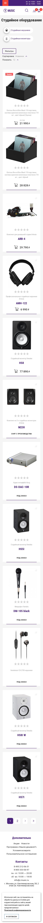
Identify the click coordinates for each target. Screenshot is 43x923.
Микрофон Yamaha (21, 609)
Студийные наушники (20, 30)
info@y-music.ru (21, 880)
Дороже (19, 66)
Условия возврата (21, 850)
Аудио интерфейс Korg (21, 485)
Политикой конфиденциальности (17, 910)
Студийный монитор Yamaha (21, 360)
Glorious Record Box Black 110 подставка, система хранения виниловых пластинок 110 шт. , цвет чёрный (21, 174)
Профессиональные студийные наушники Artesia (21, 300)
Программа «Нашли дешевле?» (22, 847)
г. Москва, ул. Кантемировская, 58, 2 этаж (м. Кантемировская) (21, 885)
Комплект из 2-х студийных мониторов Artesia (21, 424)
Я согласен (11, 916)
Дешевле (20, 61)
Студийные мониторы (20, 38)
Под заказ (22, 496)
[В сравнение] (36, 74)
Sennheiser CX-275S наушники (21, 670)
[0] (39, 10)
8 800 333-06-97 (21, 870)
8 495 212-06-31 (21, 867)
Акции (16, 844)
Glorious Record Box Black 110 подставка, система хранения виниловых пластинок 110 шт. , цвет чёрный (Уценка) (21, 112)
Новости (25, 844)
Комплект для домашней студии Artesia (21, 236)
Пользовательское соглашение (21, 854)
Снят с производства (21, 434)
